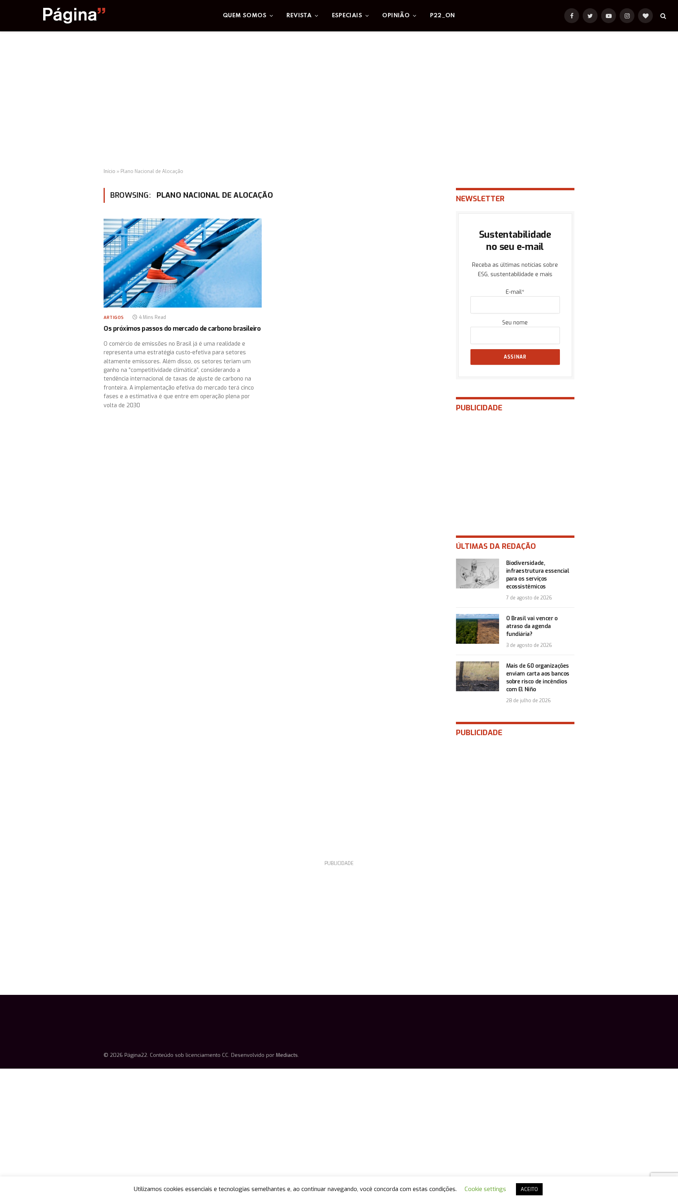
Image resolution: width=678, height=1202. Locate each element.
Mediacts (287, 1055)
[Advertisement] (339, 100)
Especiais (347, 15)
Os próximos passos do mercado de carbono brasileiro (182, 328)
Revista (299, 15)
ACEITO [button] (529, 1189)
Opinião (396, 15)
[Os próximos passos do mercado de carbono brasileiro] (183, 263)
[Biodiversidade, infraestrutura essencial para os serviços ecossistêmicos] (477, 573)
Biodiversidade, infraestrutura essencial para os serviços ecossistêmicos (537, 574)
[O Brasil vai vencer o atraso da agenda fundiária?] (477, 629)
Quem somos (244, 15)
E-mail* (515, 292)
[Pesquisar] (662, 16)
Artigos (114, 318)
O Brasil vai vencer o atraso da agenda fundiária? (532, 626)
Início (109, 171)
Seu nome (515, 322)
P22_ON (442, 15)
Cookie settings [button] (485, 1189)
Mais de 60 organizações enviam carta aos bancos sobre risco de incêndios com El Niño (537, 677)
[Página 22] (58, 15)
